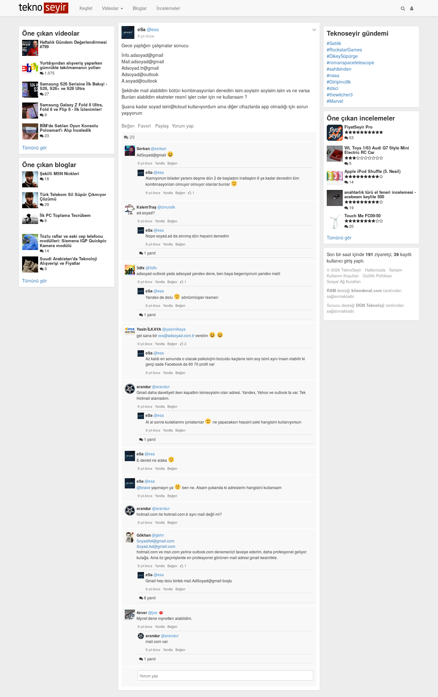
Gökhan (150, 535)
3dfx (147, 268)
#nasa (333, 75)
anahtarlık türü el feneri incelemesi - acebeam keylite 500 (380, 194)
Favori (144, 125)
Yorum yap (183, 125)
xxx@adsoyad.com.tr (176, 335)
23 (46, 135)
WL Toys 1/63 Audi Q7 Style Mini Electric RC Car (376, 150)
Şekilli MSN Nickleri (59, 173)
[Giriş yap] (411, 8)
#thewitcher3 (340, 94)
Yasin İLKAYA (161, 329)
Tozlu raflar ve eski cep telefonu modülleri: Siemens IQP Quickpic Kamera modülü (73, 240)
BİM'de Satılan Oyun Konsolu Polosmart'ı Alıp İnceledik (69, 127)
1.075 (49, 73)
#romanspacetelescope (350, 62)
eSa (148, 29)
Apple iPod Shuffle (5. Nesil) (372, 171)
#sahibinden (339, 69)
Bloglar (140, 8)
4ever (147, 612)
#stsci (332, 88)
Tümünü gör (34, 147)
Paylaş (162, 125)
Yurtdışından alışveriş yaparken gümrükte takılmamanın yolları (71, 65)
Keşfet (86, 8)
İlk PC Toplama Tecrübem (65, 215)
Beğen (128, 125)
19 (351, 207)
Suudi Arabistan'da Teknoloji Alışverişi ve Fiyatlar (68, 260)
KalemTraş (156, 207)
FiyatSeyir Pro (358, 127)
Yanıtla (160, 162)
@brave (143, 487)
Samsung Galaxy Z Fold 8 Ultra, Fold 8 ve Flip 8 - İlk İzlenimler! (71, 107)
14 (46, 250)
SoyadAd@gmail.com (155, 540)
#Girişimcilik (339, 81)
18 (46, 178)
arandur (153, 386)
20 (351, 226)
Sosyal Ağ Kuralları (344, 281)
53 (351, 137)
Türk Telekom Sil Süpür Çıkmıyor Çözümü (73, 196)
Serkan (151, 148)
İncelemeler (168, 8)
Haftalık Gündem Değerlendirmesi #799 (73, 44)
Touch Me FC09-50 (362, 215)
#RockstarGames (344, 49)
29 (46, 204)
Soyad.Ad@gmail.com (156, 546)
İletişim (395, 270)
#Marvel (335, 101)
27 (46, 93)
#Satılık (334, 43)
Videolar (111, 8)
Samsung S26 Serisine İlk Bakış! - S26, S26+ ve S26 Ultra (73, 86)
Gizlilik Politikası (377, 276)
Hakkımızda (375, 270)
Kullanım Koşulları (343, 276)
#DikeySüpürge (342, 56)
